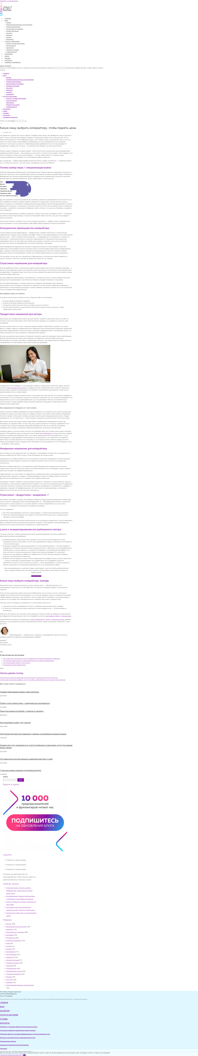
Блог (5, 75)
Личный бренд (11, 954)
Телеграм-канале (58, 619)
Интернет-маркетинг (14, 940)
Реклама (9, 977)
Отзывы (6, 113)
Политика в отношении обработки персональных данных (18, 1027)
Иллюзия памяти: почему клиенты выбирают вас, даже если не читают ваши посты (19, 890)
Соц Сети (9, 88)
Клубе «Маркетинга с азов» (40, 619)
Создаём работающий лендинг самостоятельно (19, 692)
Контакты (6, 115)
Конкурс (9, 946)
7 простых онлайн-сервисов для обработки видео (20, 770)
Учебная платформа (10, 117)
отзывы (4, 1019)
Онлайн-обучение (12, 86)
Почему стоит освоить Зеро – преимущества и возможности (25, 703)
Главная (6, 73)
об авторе (5, 1011)
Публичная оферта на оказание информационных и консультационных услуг (25, 1034)
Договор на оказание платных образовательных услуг (18, 1038)
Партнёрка (3, 1048)
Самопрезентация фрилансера (14, 665)
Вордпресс (48, 433)
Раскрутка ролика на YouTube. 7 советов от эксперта (21, 711)
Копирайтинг (11, 952)
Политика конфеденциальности (11, 1055)
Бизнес (8, 77)
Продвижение (11, 968)
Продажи (9, 966)
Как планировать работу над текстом (16, 663)
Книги (8, 943)
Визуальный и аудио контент (16, 927)
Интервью (10, 935)
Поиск (5, 777)
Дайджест (9, 929)
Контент (9, 92)
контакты (5, 1023)
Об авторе (6, 109)
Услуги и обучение (10, 96)
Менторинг (10, 103)
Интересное (10, 938)
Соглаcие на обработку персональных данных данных (18, 1030)
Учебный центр (11, 107)
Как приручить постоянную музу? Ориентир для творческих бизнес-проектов (31, 658)
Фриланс (9, 90)
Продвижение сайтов (14, 971)
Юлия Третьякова (1, 123)
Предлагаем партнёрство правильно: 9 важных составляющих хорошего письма (33, 734)
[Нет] (26, 1055)
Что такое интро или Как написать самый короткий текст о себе (26, 759)
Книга (5, 111)
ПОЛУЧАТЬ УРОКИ (36, 576)
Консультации (11, 100)
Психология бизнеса (13, 82)
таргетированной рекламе (16, 388)
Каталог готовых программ (16, 98)
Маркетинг (10, 94)
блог (2, 1007)
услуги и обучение (9, 1015)
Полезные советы (12, 963)
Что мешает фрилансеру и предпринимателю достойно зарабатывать (28, 661)
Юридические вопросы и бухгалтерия (20, 80)
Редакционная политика (8, 1041)
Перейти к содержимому (9, 1)
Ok (24, 1055)
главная (4, 1003)
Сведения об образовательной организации (14, 1045)
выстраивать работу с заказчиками (58, 616)
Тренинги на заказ (13, 105)
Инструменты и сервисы (15, 84)
